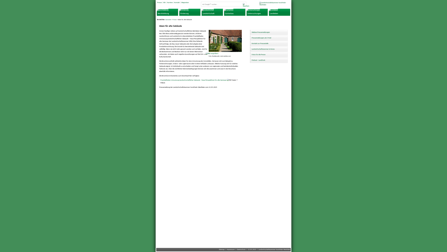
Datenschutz (241, 249)
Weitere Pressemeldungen (261, 32)
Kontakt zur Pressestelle (260, 43)
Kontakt (177, 3)
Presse (159, 3)
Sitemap (222, 249)
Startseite (168, 19)
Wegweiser (185, 3)
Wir (164, 3)
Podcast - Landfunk (258, 60)
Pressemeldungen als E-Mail (261, 38)
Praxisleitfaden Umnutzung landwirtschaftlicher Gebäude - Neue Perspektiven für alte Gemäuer (193, 80)
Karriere (170, 3)
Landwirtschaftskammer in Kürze (263, 49)
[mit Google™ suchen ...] (244, 5)
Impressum (231, 249)
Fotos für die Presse (258, 55)
